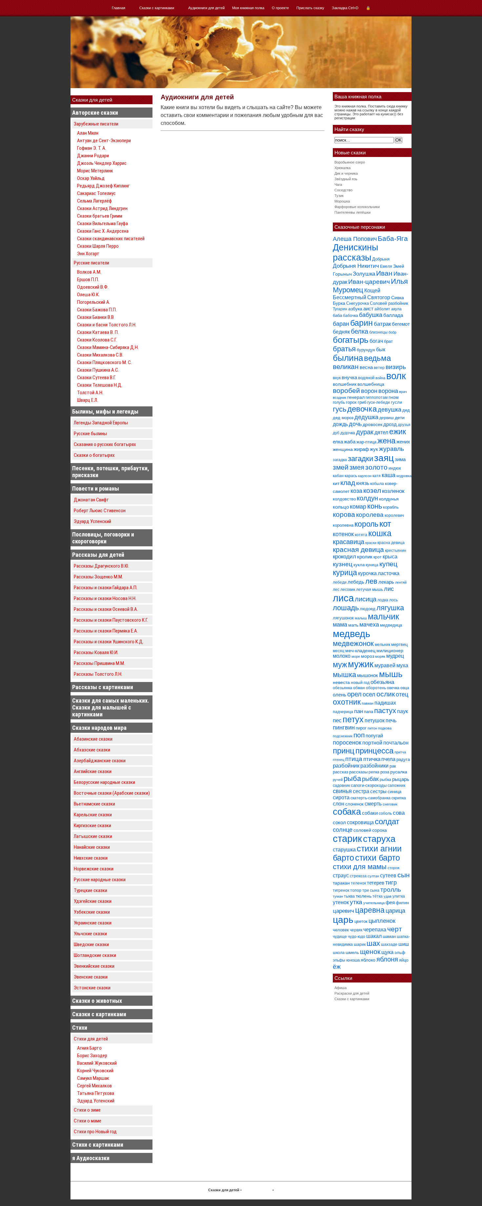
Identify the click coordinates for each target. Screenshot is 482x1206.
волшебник (344, 384)
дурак (364, 432)
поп (359, 735)
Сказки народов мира (99, 727)
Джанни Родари (93, 156)
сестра (361, 791)
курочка (367, 573)
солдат (387, 821)
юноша (353, 960)
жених (403, 441)
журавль (391, 448)
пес (337, 720)
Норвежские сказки (93, 869)
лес (336, 589)
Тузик (339, 196)
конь (374, 506)
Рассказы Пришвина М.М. (99, 663)
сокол (339, 822)
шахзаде (389, 944)
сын (403, 875)
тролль (390, 889)
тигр (391, 882)
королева (370, 514)
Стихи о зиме (87, 1110)
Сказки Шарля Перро (98, 246)
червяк (356, 930)
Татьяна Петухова (95, 1093)
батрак (382, 324)
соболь (385, 813)
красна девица (391, 542)
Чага (338, 184)
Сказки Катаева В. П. (98, 332)
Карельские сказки (93, 815)
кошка (380, 533)
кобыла (377, 483)
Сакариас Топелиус (96, 193)
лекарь (386, 582)
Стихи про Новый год (95, 1132)
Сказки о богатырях (94, 455)
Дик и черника (346, 173)
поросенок (347, 742)
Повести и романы (95, 488)
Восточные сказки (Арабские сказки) (112, 793)
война (380, 378)
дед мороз (343, 417)
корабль (391, 507)
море (355, 656)
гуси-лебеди (378, 402)
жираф (361, 449)
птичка (371, 759)
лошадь (346, 608)
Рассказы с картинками (102, 687)
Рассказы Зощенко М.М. (98, 577)
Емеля (386, 266)
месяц (338, 651)
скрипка (399, 798)
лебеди (340, 582)
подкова (385, 728)
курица (345, 572)
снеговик (390, 804)
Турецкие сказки (90, 890)
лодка (382, 600)
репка (374, 772)
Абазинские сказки (93, 739)
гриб (362, 402)
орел (354, 694)
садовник (341, 785)
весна (366, 367)
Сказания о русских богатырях (105, 444)
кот (385, 524)
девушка (389, 409)
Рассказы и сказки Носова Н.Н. (105, 598)
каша (388, 475)
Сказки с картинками (156, 8)
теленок (358, 883)
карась (351, 476)
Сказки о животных (97, 1000)
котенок (343, 534)
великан (346, 366)
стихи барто (377, 857)
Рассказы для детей (98, 554)
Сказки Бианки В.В (95, 317)
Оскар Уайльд (91, 178)
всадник (339, 397)
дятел (381, 432)
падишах (385, 703)
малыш (361, 618)
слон (338, 804)
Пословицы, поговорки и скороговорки (103, 538)
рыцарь (400, 779)
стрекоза (358, 876)
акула (396, 309)
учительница (374, 903)
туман (338, 896)
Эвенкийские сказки (94, 966)
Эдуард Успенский (92, 521)
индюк (395, 468)
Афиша (340, 988)
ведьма (377, 358)
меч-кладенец (360, 650)
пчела (388, 759)
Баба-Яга (393, 238)
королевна (343, 525)
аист (368, 308)
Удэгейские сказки (92, 901)
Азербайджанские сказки (100, 761)
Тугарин (340, 309)
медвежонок (353, 643)
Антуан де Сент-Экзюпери (104, 141)
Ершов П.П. (88, 279)
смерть (373, 804)
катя (376, 476)
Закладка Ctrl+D (345, 8)
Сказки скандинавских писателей (111, 239)
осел (369, 694)
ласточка (388, 573)
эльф (399, 952)
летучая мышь (369, 589)
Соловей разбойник (389, 303)
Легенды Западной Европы (101, 423)
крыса (390, 556)
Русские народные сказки (100, 880)
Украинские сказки (92, 923)
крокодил (344, 557)
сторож (393, 868)
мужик (360, 664)
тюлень (364, 896)
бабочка (350, 315)
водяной (366, 377)
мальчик (383, 616)
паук (402, 711)
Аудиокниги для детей (206, 8)
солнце (342, 829)
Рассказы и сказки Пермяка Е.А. (106, 631)
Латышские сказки (93, 836)
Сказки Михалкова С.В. (100, 355)
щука (387, 952)
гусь (339, 409)
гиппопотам (377, 397)
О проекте (280, 8)
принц (343, 751)
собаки (370, 813)
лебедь (356, 582)
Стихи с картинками (97, 1144)
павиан (367, 703)
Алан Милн (87, 133)
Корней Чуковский (95, 1071)
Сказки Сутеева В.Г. (96, 377)
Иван (384, 273)
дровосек (372, 424)
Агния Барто (89, 1048)
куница (372, 565)
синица (394, 791)
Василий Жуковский (97, 1063)
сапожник (396, 785)
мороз (367, 656)
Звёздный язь (345, 179)
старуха (379, 839)
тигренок (341, 890)
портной (372, 743)
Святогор (378, 297)
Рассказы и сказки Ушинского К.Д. (109, 642)
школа (339, 952)
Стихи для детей (91, 1039)
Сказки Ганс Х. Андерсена (103, 231)
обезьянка (342, 688)
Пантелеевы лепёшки (352, 212)
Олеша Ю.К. (88, 295)
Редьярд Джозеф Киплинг (103, 186)
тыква (349, 896)
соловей (362, 830)
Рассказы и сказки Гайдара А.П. (105, 588)
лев (371, 581)
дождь (340, 424)
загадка (340, 459)
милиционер (389, 650)
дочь (355, 424)
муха (402, 665)
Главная (118, 8)
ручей (338, 780)
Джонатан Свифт (91, 500)
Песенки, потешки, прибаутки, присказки (110, 471)
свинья (342, 791)
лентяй (401, 582)
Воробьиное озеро (349, 162)
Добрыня (381, 259)
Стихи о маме (87, 1121)
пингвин (344, 727)
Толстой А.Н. (90, 393)
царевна (370, 910)
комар (358, 506)
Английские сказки (92, 771)
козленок (393, 491)
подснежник (342, 736)
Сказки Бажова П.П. (97, 310)
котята (361, 535)
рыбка (385, 779)
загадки (360, 459)
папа (368, 711)
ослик (385, 694)
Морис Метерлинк (95, 171)
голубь (339, 402)
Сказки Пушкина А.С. (98, 370)
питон (372, 728)
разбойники (374, 765)
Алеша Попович (355, 239)
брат (388, 341)
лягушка (390, 608)
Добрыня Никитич (356, 266)
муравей (384, 665)
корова (344, 514)
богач (376, 341)
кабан (338, 476)
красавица (348, 541)
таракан (341, 882)
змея (357, 467)
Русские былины (90, 434)
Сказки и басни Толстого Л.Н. (106, 325)
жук (374, 449)
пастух (385, 711)
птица (353, 758)
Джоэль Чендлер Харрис (102, 163)
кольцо (341, 507)
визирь (396, 366)
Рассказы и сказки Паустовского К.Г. (111, 620)
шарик (360, 944)
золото (376, 467)
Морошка (342, 201)
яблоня (387, 959)
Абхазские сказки (92, 750)
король (366, 524)
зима (400, 459)
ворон (369, 391)
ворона (388, 390)
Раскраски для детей (351, 993)
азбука (355, 308)
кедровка (404, 476)
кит (336, 483)
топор (355, 890)
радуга (403, 759)
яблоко (368, 960)
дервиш (386, 418)
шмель (352, 952)
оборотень (376, 688)
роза (384, 771)
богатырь (351, 339)
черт (394, 929)
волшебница (370, 384)
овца (404, 688)
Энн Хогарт (88, 254)
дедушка (366, 417)
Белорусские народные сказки (104, 782)
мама (340, 624)
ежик (397, 432)
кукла (359, 564)
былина (348, 357)
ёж (337, 966)
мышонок (367, 675)
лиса (343, 598)
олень (339, 694)
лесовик (347, 589)
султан (373, 876)
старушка (344, 849)
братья (344, 349)
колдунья (389, 498)
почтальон (396, 743)
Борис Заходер (92, 1056)
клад (347, 482)
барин (361, 323)
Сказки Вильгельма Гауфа (102, 223)
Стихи (79, 1027)
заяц (384, 458)
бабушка (370, 314)
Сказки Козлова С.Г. (97, 340)
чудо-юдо (356, 936)
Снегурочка (357, 303)
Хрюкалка (342, 168)
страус (341, 875)
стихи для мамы (360, 867)
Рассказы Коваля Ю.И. (96, 652)
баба (337, 315)
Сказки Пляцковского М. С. (104, 362)
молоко (342, 656)
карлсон (365, 476)
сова (399, 813)
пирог (361, 728)
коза (356, 490)
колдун (367, 498)
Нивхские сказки (91, 858)
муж (340, 664)
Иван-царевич (369, 281)
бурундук (366, 349)
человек (341, 929)
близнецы (378, 332)
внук (337, 378)
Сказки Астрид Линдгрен (102, 208)
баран (341, 323)
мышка (344, 675)
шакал (374, 936)
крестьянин (395, 550)
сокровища (360, 822)
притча (400, 752)
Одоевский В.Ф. (93, 287)
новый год (360, 682)
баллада (393, 315)
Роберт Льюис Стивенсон (100, 511)
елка (338, 441)
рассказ (340, 771)
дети (400, 417)
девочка (362, 409)
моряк (380, 656)
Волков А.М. (89, 272)
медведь (351, 633)
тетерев (375, 882)
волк (396, 376)
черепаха (374, 929)
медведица (391, 625)
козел (372, 490)
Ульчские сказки (90, 934)
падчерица (343, 712)
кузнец (342, 564)
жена (386, 440)
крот (377, 557)
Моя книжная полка (248, 8)
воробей (346, 390)
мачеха (369, 624)
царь (343, 920)
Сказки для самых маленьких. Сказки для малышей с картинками (110, 707)
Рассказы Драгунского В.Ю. (101, 566)
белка (359, 331)
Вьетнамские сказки (94, 804)
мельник (382, 644)
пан (358, 711)
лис (389, 589)
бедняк (341, 332)
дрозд (390, 424)
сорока (379, 830)
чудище (340, 936)
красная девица (358, 549)
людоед (367, 608)
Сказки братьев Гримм (99, 216)
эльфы (339, 960)
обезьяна (382, 682)
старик (347, 838)
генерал (356, 397)
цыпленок (382, 920)
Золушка (364, 274)
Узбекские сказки (92, 912)
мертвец (399, 644)
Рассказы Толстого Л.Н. (98, 674)
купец (388, 564)
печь (391, 720)
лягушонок (343, 617)
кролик (364, 556)
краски (370, 543)
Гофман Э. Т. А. (91, 148)
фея (390, 902)
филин (402, 902)
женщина (343, 449)
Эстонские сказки (92, 988)
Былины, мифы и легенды (105, 411)
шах (373, 943)
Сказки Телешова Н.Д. (99, 385)
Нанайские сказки (92, 847)
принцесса (374, 750)
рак (393, 766)
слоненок (354, 804)
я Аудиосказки (91, 1158)
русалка (398, 771)
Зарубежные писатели (96, 124)
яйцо (403, 960)
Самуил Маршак (93, 1078)
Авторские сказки (95, 112)
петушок (375, 720)
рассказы (358, 771)
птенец (338, 760)
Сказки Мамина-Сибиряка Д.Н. (108, 347)
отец (402, 694)
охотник (347, 702)
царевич (343, 911)
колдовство (344, 498)
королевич (394, 515)
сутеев (388, 875)
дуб (336, 433)
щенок (370, 951)
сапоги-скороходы (369, 785)
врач (403, 392)
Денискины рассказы (355, 253)
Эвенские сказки (91, 977)
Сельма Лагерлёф (94, 201)
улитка (398, 896)
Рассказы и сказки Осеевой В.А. (106, 609)
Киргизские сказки (92, 825)
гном (394, 397)
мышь (391, 674)
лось (393, 600)
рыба (352, 778)
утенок (341, 902)
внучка (349, 377)
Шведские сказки (91, 944)
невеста (341, 682)
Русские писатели (91, 263)
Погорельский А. (93, 302)
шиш (403, 944)
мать (353, 625)
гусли (396, 402)
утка (356, 902)
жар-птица (366, 441)
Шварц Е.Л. (87, 400)
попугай (374, 735)
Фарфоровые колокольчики (357, 207)
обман (359, 688)
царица (395, 910)
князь (362, 483)
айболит (382, 309)
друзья (404, 424)
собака (347, 812)
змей (341, 467)
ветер (379, 367)
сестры (378, 791)
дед (406, 410)
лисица (365, 599)
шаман (389, 936)
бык (380, 349)
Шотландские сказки (95, 955)
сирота (341, 797)
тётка (377, 896)
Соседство (343, 190)
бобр (392, 332)
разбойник (346, 766)
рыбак (370, 778)
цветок (361, 921)
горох (351, 402)
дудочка (347, 433)
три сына (370, 890)
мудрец (395, 656)
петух (353, 719)
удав (388, 896)
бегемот (401, 324)
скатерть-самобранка (371, 798)
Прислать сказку (310, 8)
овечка (393, 688)
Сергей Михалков (94, 1086)
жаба (349, 441)
